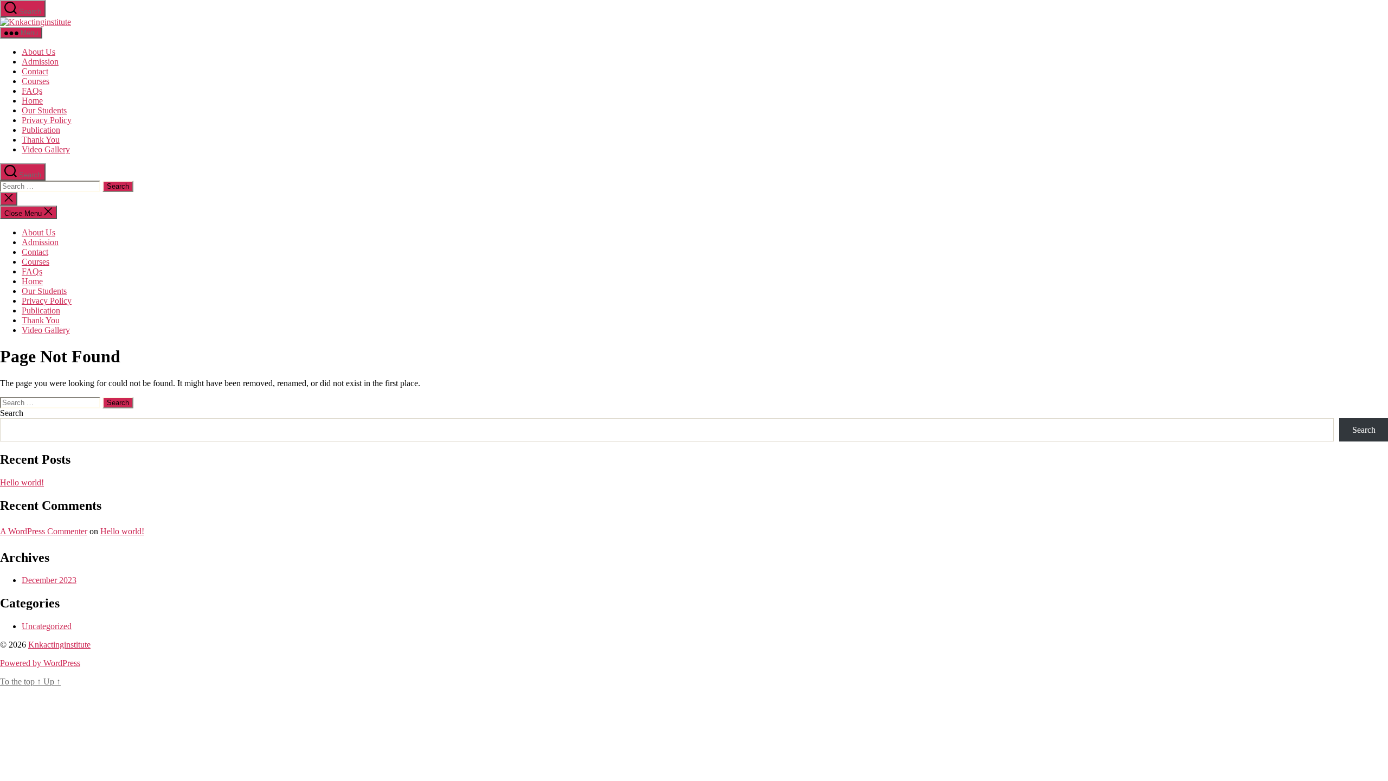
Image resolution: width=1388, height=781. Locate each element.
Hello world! (22, 482)
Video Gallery (46, 149)
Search (11, 413)
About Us (38, 51)
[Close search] (8, 199)
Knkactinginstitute (59, 644)
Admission (40, 61)
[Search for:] (51, 185)
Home (32, 100)
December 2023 (49, 580)
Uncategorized (47, 626)
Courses (35, 81)
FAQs (32, 90)
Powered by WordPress (40, 663)
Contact (35, 71)
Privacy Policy (47, 120)
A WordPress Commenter (43, 531)
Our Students (44, 110)
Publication (41, 130)
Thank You (41, 139)
